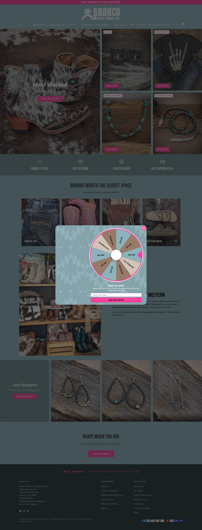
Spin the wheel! (116, 300)
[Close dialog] (144, 228)
